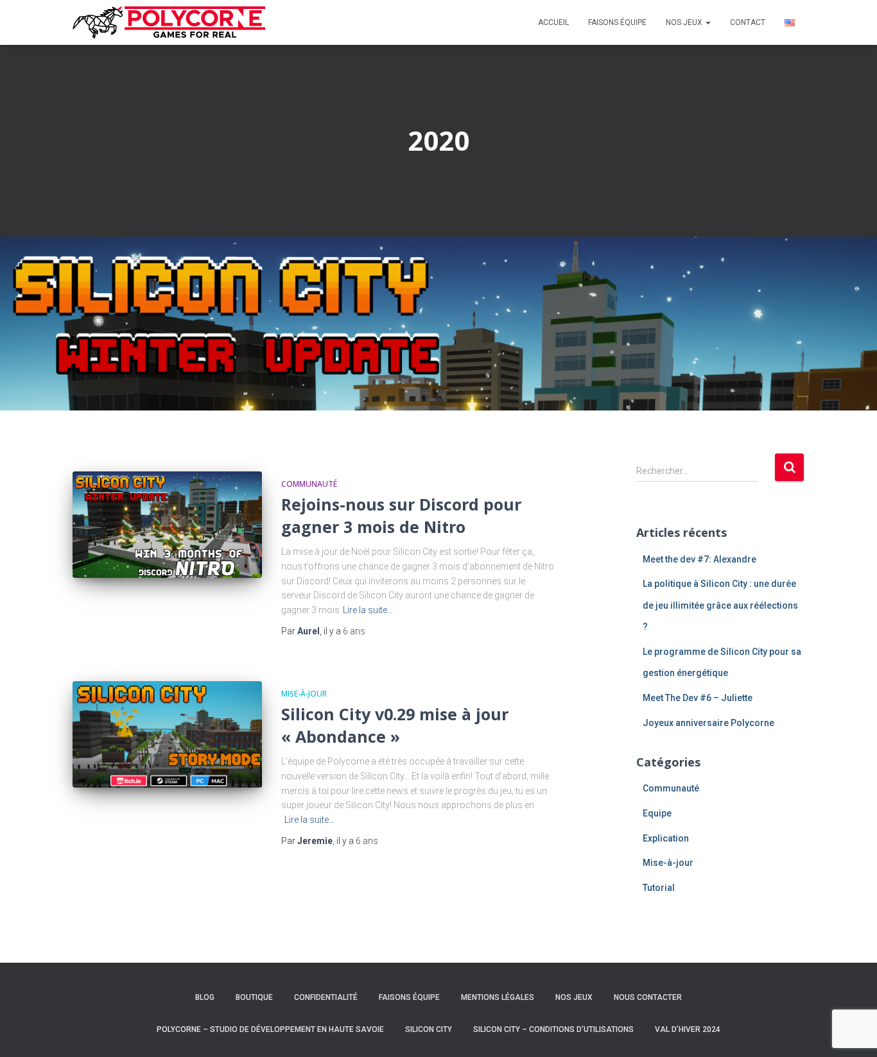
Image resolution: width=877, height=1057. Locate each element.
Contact (747, 22)
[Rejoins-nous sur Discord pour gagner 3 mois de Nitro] (167, 524)
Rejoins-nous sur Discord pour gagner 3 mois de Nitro (401, 515)
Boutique (254, 997)
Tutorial (659, 888)
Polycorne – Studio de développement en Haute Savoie (270, 1029)
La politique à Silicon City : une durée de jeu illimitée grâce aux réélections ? (720, 605)
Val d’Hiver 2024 (687, 1029)
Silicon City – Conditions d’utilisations (553, 1029)
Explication (666, 838)
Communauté (309, 483)
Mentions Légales (497, 997)
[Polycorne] (169, 22)
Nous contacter (648, 997)
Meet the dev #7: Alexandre (699, 559)
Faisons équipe (617, 22)
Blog (204, 997)
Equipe (657, 813)
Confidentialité (326, 997)
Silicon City (428, 1029)
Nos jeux (685, 22)
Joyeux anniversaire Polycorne (708, 723)
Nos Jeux (574, 997)
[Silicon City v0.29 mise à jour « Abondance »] (167, 734)
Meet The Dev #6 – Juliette (697, 698)
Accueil (553, 22)
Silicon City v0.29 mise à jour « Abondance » (394, 725)
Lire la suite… (368, 610)
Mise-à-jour (304, 693)
